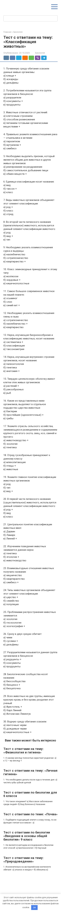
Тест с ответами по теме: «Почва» (30, 814)
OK (34, 907)
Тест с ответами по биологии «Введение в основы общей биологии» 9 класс (26, 835)
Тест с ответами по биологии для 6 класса (30, 794)
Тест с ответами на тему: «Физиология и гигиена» (23, 750)
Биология (40, 53)
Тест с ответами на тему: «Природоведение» (23, 859)
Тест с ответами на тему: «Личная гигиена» (30, 772)
